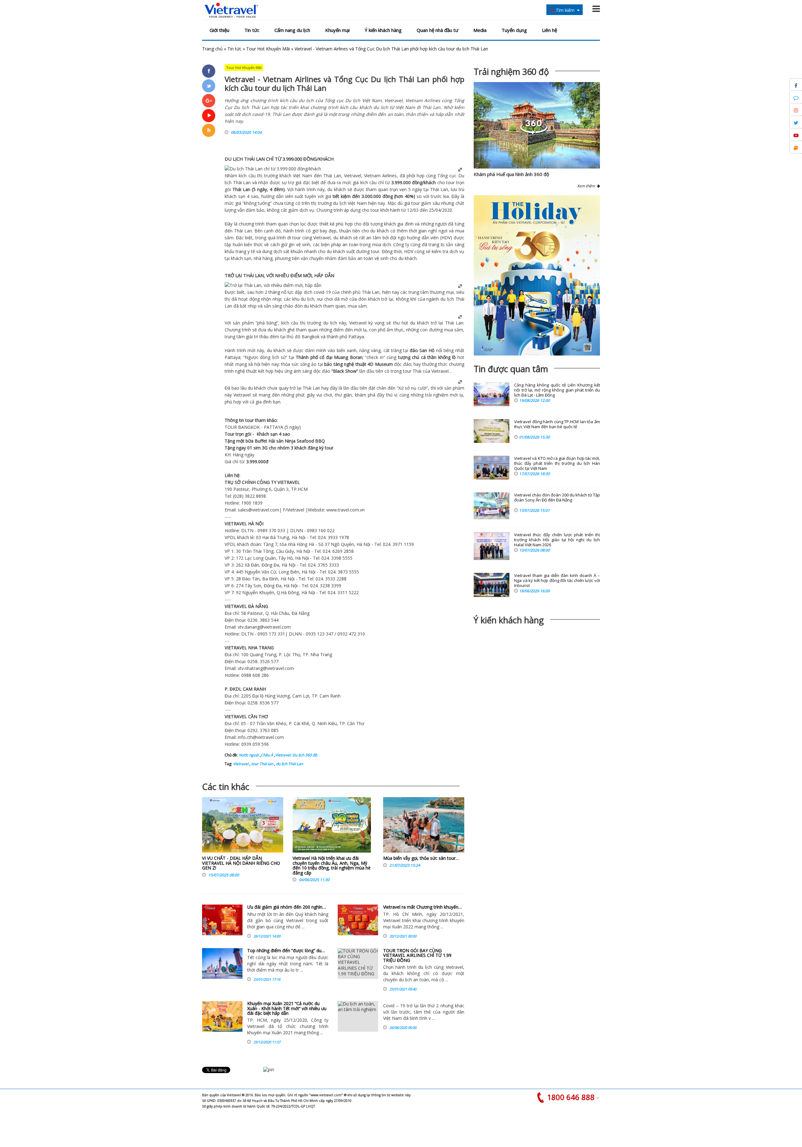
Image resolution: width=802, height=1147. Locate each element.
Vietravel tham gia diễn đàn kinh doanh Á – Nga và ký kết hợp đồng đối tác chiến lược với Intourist (557, 580)
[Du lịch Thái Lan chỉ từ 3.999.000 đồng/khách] (273, 169)
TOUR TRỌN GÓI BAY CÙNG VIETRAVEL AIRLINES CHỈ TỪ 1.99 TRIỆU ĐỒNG (417, 955)
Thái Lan (332, 176)
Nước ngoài (249, 755)
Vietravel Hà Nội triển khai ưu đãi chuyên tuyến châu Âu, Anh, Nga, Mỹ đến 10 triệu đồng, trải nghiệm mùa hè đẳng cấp (332, 865)
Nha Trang (321, 654)
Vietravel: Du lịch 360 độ (296, 755)
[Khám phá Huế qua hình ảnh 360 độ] (533, 133)
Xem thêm (587, 186)
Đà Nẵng (301, 613)
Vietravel (352, 176)
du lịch (339, 203)
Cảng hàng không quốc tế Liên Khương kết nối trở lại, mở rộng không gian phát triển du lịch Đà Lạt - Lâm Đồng (557, 390)
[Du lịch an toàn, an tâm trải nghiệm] (358, 1016)
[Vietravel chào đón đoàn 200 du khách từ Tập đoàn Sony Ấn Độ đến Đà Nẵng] (491, 505)
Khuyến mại (337, 30)
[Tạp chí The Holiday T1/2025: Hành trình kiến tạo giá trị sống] (537, 275)
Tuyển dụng (514, 30)
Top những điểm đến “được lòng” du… (286, 950)
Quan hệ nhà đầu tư (437, 30)
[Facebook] (208, 71)
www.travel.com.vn (345, 510)
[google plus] (208, 100)
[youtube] (208, 115)
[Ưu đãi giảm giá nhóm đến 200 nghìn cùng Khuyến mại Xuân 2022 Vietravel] (222, 920)
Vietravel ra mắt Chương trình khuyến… (422, 907)
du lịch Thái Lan (289, 763)
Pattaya (356, 337)
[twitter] (208, 85)
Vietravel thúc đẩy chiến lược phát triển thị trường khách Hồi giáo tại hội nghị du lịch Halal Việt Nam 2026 (557, 540)
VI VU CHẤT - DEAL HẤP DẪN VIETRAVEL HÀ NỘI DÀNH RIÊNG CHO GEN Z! (241, 863)
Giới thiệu (219, 30)
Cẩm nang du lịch (292, 30)
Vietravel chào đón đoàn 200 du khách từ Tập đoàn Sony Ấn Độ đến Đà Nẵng (557, 497)
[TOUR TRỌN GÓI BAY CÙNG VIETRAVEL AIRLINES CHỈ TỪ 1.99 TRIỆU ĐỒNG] (358, 963)
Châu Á (267, 755)
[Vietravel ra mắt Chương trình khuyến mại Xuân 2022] (358, 920)
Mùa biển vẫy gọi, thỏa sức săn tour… (421, 858)
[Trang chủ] (231, 10)
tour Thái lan (261, 763)
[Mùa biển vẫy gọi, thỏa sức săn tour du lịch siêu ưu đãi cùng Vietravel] (423, 826)
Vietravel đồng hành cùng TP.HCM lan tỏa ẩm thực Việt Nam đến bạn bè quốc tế (557, 424)
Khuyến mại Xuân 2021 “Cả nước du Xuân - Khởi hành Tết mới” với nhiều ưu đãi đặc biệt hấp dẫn (286, 1008)
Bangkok (311, 337)
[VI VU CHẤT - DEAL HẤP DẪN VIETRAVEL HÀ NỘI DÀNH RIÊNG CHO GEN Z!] (242, 826)
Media (480, 30)
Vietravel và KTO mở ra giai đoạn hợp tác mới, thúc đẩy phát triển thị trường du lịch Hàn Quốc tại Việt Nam (557, 463)
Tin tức (251, 30)
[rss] (208, 130)
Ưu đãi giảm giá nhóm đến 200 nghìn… (286, 907)
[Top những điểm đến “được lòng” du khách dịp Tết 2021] (222, 963)
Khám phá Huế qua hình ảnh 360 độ (511, 174)
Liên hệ (549, 30)
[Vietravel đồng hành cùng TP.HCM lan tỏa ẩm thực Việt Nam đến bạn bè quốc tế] (491, 431)
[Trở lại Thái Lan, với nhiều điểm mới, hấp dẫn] (273, 285)
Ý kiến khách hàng (383, 30)
